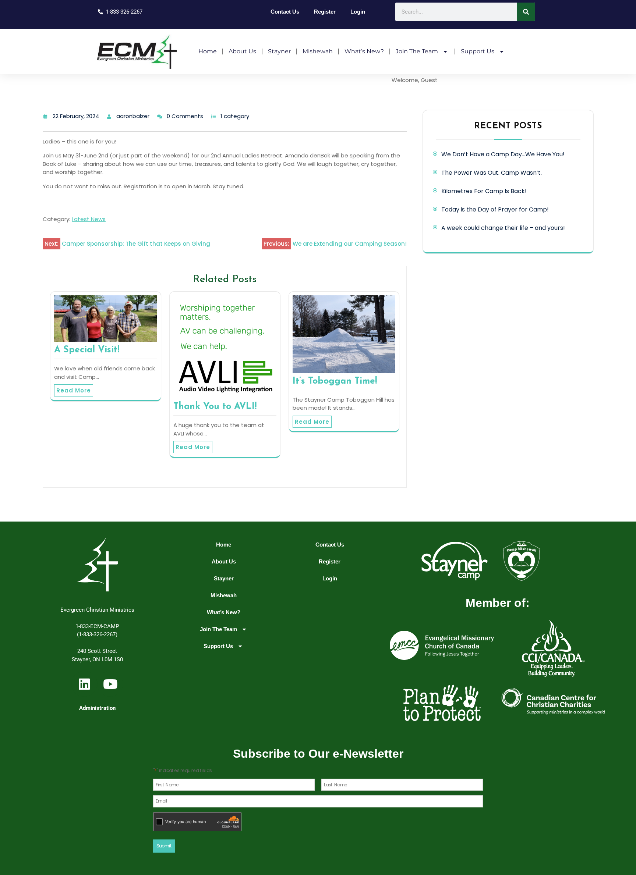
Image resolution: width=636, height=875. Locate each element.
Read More (73, 390)
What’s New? (364, 51)
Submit (164, 846)
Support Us (477, 51)
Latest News (89, 219)
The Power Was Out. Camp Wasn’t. (491, 172)
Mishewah (318, 51)
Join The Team (417, 51)
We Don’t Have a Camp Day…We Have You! (503, 154)
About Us (242, 51)
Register (325, 11)
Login (357, 11)
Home (207, 51)
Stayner (279, 51)
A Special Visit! (86, 350)
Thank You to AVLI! (215, 406)
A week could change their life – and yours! (503, 228)
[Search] (526, 12)
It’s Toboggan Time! (335, 381)
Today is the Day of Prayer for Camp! (495, 209)
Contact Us (285, 11)
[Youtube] (110, 684)
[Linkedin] (84, 684)
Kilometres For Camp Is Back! (484, 191)
